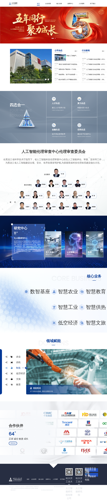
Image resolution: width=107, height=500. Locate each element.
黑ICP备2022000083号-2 (59, 486)
